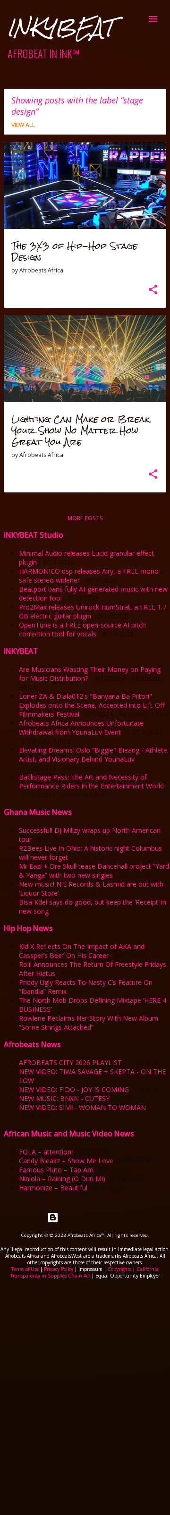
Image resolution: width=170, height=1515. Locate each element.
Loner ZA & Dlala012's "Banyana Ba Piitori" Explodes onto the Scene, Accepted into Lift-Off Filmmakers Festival (91, 705)
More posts (85, 518)
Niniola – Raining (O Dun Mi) (62, 1178)
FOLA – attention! (46, 1151)
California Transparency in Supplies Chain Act (84, 1272)
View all (23, 125)
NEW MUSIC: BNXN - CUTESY (64, 1098)
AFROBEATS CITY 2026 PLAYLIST (70, 1062)
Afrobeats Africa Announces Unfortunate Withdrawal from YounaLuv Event (81, 727)
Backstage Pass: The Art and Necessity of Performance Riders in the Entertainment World (91, 781)
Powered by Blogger (91, 1217)
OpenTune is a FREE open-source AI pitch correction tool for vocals (82, 629)
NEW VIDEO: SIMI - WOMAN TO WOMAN (82, 1107)
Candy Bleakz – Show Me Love (66, 1160)
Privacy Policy (58, 1269)
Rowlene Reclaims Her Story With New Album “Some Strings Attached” (88, 1023)
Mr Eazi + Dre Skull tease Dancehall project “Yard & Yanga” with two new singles (94, 871)
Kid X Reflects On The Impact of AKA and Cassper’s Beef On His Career (81, 951)
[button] (153, 290)
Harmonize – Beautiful (53, 1187)
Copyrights (119, 1269)
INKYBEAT (60, 28)
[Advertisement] (85, 1372)
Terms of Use (25, 1269)
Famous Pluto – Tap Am (56, 1169)
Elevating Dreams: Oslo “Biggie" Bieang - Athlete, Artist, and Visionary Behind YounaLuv (94, 754)
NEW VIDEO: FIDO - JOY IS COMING (74, 1089)
